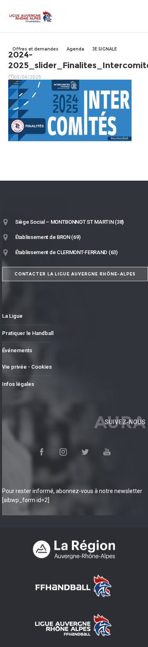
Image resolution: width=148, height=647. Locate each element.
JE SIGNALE (104, 49)
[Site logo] (30, 16)
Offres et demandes (35, 49)
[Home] (74, 549)
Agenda (75, 49)
